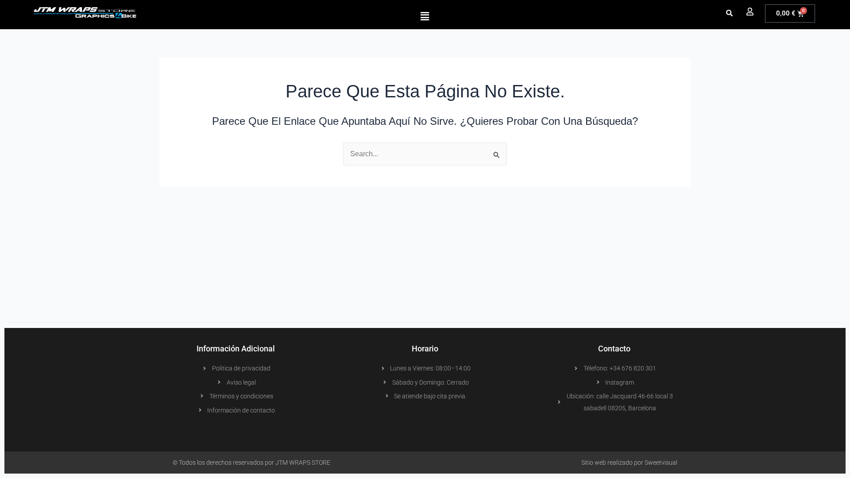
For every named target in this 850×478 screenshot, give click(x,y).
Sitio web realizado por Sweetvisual (629, 462)
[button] (424, 16)
